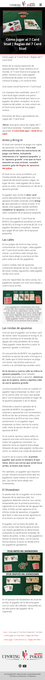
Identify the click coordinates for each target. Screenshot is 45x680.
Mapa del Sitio (22, 674)
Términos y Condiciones (18, 676)
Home (5, 632)
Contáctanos (31, 676)
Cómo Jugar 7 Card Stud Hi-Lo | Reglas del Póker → (23, 639)
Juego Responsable (34, 674)
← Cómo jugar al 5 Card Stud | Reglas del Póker (20, 635)
